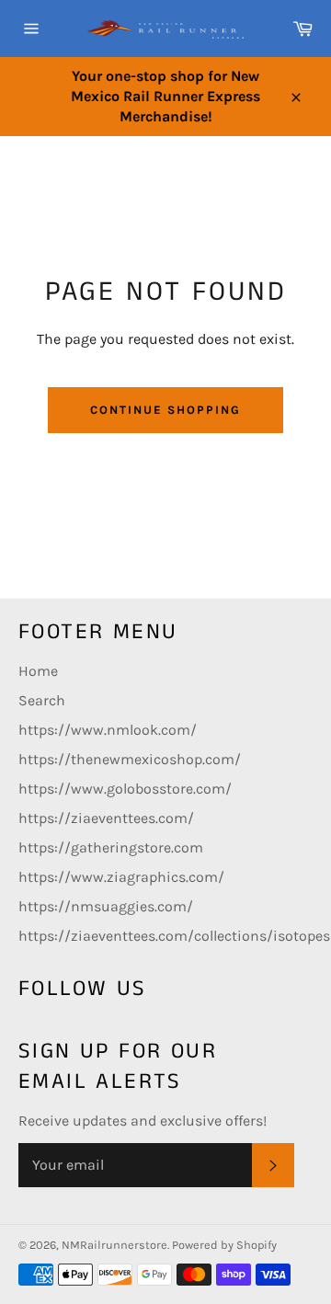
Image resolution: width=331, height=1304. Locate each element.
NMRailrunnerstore (114, 1245)
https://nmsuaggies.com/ (105, 906)
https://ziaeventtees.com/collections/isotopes (174, 935)
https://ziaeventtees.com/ (106, 818)
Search (41, 700)
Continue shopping (165, 410)
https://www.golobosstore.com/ (125, 788)
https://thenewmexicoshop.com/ (129, 759)
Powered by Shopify (224, 1245)
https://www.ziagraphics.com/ (121, 877)
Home (38, 671)
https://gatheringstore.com (110, 847)
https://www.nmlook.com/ (107, 729)
